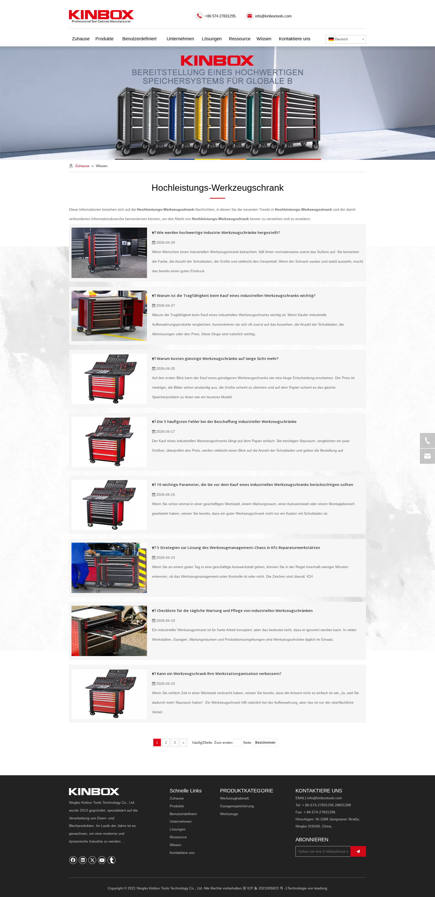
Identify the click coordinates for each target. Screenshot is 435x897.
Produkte (177, 806)
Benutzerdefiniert (183, 814)
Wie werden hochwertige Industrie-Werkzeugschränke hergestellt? (218, 232)
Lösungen (178, 829)
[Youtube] (102, 860)
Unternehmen (181, 821)
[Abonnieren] (358, 851)
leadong (320, 888)
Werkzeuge (229, 814)
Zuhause (177, 798)
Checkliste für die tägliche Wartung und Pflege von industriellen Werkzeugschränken (235, 610)
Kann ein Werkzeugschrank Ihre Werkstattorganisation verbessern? (219, 673)
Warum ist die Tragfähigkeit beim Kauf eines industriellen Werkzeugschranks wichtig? (236, 295)
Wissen (175, 845)
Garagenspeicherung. (237, 806)
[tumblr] (111, 860)
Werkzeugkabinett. (235, 798)
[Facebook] (73, 860)
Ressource (178, 837)
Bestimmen (265, 742)
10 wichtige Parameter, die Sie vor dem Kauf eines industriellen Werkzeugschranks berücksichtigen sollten (255, 484)
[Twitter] (92, 860)
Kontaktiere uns (182, 853)
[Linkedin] (83, 860)
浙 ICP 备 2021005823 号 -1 (265, 888)
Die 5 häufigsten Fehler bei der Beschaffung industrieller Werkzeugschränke (227, 421)
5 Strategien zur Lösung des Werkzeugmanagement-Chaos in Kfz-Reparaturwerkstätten (238, 547)
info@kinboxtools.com (273, 16)
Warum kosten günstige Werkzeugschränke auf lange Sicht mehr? (217, 358)
